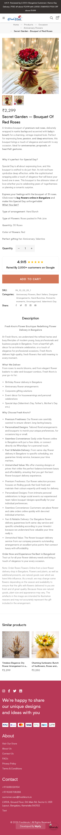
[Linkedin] (26, 305)
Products (28, 24)
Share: (5, 305)
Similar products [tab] (14, 625)
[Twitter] (21, 305)
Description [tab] (30, 318)
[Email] (35, 305)
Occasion (43, 24)
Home (16, 24)
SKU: (4, 290)
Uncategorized (33, 301)
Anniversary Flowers (33, 28)
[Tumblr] (30, 305)
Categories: (8, 294)
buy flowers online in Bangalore (33, 197)
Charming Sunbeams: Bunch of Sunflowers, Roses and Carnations (45, 666)
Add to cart (30, 279)
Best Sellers (42, 294)
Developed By (30, 826)
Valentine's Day (49, 301)
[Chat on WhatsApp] (53, 827)
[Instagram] (3, 691)
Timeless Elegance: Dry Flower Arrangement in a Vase (14, 666)
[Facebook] (16, 305)
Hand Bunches (38, 298)
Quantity (7, 248)
